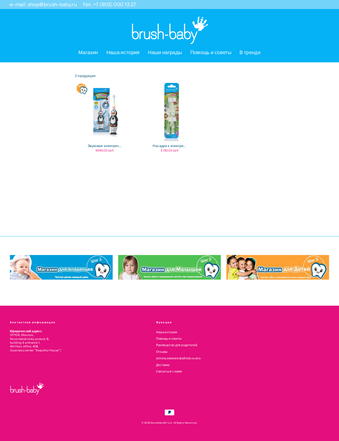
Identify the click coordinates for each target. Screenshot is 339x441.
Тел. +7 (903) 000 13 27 (109, 4)
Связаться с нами (169, 371)
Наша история (123, 52)
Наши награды (165, 52)
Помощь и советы (210, 52)
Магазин (88, 52)
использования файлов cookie (178, 358)
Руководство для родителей (177, 345)
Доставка (163, 365)
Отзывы (162, 352)
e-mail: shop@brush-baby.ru (43, 4)
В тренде (250, 52)
